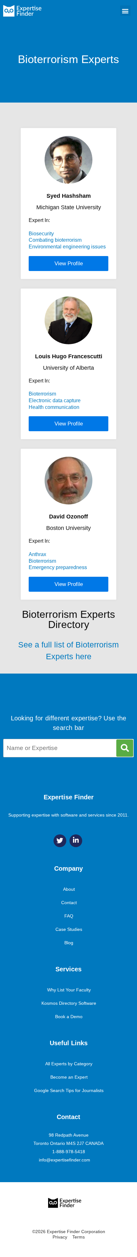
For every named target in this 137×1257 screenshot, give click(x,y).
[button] (125, 10)
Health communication (54, 407)
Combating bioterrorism (55, 240)
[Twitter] (60, 840)
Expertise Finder (69, 797)
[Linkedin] (75, 840)
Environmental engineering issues (67, 246)
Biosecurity (41, 233)
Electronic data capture (55, 400)
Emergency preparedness (58, 567)
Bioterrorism (42, 393)
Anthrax (37, 554)
